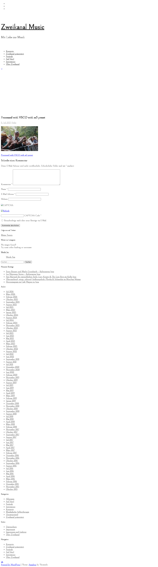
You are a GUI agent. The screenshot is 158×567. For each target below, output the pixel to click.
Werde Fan (5, 252)
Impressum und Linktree (16, 532)
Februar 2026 (11, 297)
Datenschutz (11, 527)
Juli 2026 (10, 291)
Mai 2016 (10, 473)
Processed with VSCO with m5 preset (17, 155)
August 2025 (11, 304)
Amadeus (32, 564)
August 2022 (11, 351)
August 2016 (11, 466)
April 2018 (10, 421)
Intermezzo (10, 61)
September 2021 (12, 359)
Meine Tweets (6, 235)
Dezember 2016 (12, 455)
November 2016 (12, 458)
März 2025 (10, 310)
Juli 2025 (9, 307)
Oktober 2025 (12, 299)
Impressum (10, 529)
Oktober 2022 (12, 349)
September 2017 (12, 434)
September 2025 (13, 302)
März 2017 (10, 450)
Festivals (9, 56)
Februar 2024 (11, 323)
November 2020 (13, 369)
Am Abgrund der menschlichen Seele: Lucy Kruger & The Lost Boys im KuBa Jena (41, 276)
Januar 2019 (11, 401)
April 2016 (10, 476)
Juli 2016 (9, 468)
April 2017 (10, 447)
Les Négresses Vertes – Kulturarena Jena (23, 274)
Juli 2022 (9, 354)
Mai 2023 (10, 338)
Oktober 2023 (12, 328)
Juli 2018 (9, 416)
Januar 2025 (11, 312)
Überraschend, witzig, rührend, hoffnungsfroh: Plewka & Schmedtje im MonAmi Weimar (43, 279)
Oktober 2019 (12, 380)
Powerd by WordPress (10, 564)
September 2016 (12, 463)
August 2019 (11, 382)
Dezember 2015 (12, 484)
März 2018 (10, 424)
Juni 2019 (10, 388)
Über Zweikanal (13, 64)
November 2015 (12, 486)
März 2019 (10, 395)
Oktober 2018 (12, 408)
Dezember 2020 (12, 367)
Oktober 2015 (12, 489)
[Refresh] (5, 211)
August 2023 (11, 330)
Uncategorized (12, 514)
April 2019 (10, 393)
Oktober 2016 (12, 460)
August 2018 (11, 414)
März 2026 (10, 294)
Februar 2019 (11, 398)
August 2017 (11, 437)
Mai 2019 (10, 390)
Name (4, 189)
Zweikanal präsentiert (15, 54)
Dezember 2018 (12, 403)
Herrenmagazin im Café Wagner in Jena (22, 282)
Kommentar (6, 184)
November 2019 (12, 377)
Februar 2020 (11, 375)
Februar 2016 (11, 481)
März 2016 (10, 479)
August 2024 (11, 317)
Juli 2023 (9, 333)
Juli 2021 (9, 364)
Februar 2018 (11, 427)
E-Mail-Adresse (8, 194)
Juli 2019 (9, 385)
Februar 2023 (11, 346)
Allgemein (10, 499)
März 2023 (10, 343)
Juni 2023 (10, 336)
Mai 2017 (9, 445)
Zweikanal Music (22, 27)
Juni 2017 (10, 442)
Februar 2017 (11, 453)
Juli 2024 (10, 320)
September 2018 (12, 411)
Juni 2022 (10, 356)
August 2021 (11, 362)
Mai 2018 (10, 419)
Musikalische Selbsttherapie (17, 512)
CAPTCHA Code (32, 215)
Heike (13, 122)
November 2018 (12, 406)
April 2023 (10, 341)
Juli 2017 (9, 440)
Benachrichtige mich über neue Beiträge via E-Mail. (25, 220)
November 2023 (13, 325)
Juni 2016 (10, 471)
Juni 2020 (10, 372)
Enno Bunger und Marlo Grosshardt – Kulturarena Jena (30, 271)
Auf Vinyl (10, 59)
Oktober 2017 (12, 432)
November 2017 (12, 429)
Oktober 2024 (12, 315)
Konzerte (10, 51)
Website (4, 199)
